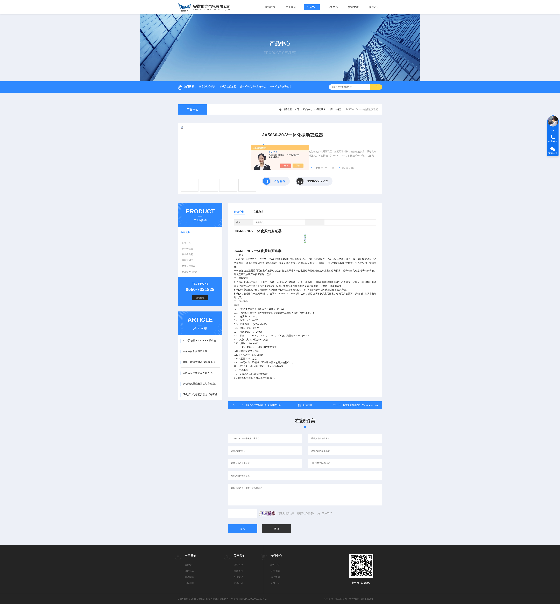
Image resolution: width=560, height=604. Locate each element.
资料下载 (275, 583)
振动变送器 (187, 254)
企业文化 (238, 577)
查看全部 (200, 297)
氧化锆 (188, 564)
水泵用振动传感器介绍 (195, 351)
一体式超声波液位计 (280, 86)
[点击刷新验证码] (267, 513)
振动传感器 (336, 109)
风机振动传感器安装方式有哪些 (200, 394)
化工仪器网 (341, 599)
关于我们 (291, 7)
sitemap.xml (367, 599)
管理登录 (354, 599)
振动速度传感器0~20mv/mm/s (358, 405)
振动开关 (186, 243)
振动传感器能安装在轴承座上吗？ (201, 383)
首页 (296, 109)
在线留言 (258, 211)
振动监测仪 (187, 260)
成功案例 (275, 577)
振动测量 (321, 109)
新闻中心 (332, 7)
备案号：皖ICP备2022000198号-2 (249, 599)
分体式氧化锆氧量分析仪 (253, 86)
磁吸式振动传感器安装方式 (197, 373)
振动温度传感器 (228, 86)
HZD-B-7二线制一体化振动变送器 (263, 405)
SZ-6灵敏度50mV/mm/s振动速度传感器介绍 (201, 340)
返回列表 (307, 405)
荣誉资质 (238, 571)
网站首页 (270, 7)
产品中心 (311, 7)
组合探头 (189, 571)
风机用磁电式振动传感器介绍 (199, 362)
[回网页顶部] (552, 131)
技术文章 (353, 7)
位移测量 (189, 583)
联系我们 (374, 7)
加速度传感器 (188, 266)
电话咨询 (552, 141)
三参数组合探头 (207, 86)
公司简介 (238, 564)
